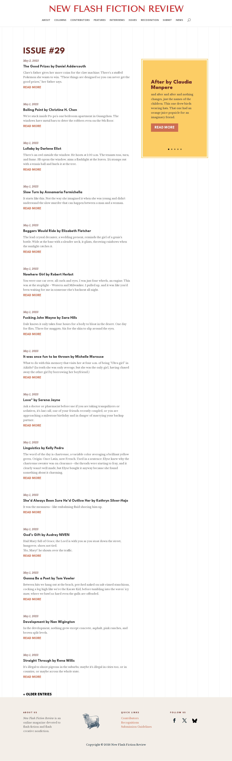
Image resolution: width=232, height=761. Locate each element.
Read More (165, 127)
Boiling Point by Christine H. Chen (50, 110)
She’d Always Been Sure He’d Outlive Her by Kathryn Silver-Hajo (75, 500)
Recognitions (130, 722)
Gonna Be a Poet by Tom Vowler (49, 578)
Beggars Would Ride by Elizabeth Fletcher (57, 231)
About (46, 20)
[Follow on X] (184, 720)
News (179, 20)
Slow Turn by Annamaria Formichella (52, 192)
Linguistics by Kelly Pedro (43, 448)
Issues (133, 20)
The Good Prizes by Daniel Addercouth (54, 66)
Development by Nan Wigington (49, 622)
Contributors (80, 20)
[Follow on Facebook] (174, 720)
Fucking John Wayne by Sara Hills (50, 318)
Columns (60, 20)
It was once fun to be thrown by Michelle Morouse (63, 356)
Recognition (150, 20)
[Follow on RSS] (194, 720)
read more (32, 87)
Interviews (117, 20)
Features (100, 20)
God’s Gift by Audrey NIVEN (46, 535)
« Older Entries (37, 694)
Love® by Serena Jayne (41, 400)
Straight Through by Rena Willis (49, 660)
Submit (167, 20)
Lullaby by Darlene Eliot (42, 148)
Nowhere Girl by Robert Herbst (48, 274)
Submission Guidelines (136, 726)
